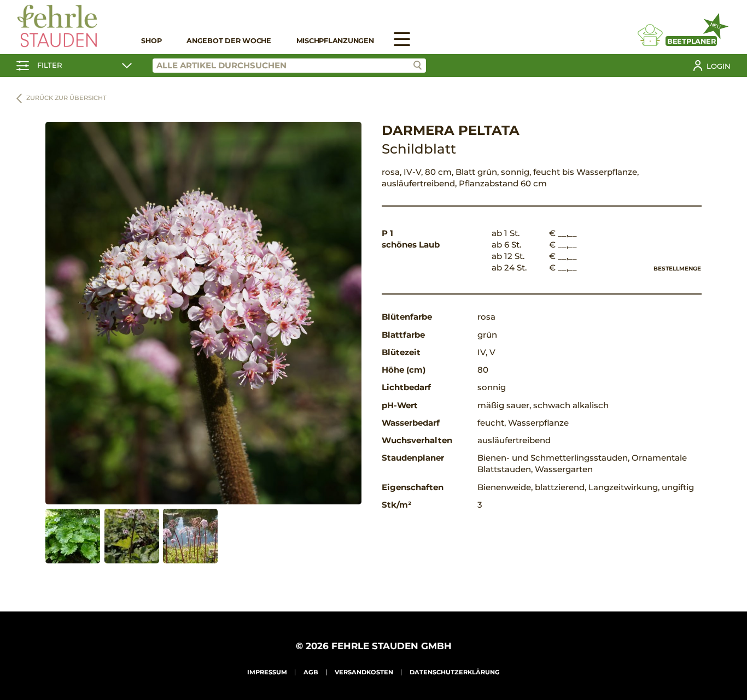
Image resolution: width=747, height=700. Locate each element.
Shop (151, 41)
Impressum (267, 672)
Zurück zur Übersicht (66, 98)
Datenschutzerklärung (455, 672)
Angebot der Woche (228, 41)
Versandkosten (364, 672)
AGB (311, 672)
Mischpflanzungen (335, 41)
